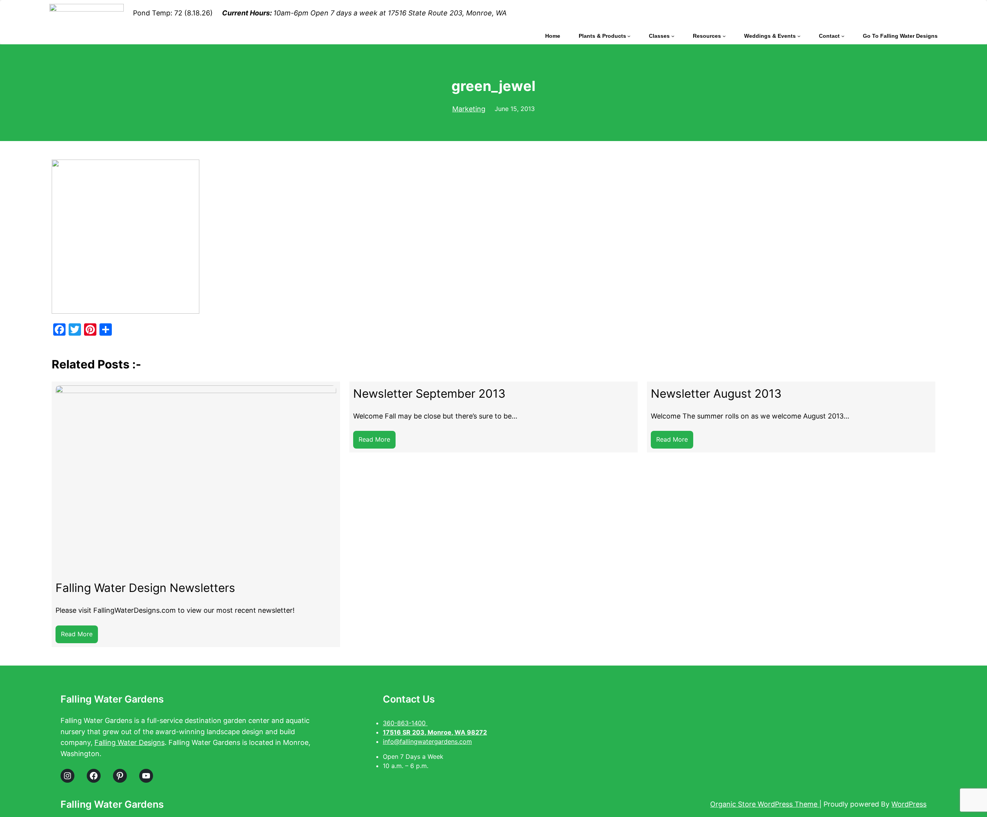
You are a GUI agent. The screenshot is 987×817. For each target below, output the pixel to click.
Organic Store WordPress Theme (764, 804)
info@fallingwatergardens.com (427, 741)
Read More (79, 636)
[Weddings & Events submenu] (798, 35)
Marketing (468, 109)
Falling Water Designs (129, 742)
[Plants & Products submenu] (628, 35)
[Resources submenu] (724, 35)
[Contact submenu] (842, 35)
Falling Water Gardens (112, 699)
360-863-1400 (405, 723)
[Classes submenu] (672, 35)
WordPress (908, 804)
